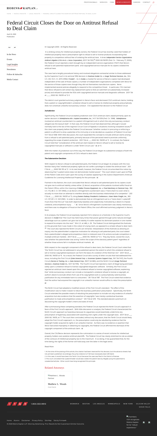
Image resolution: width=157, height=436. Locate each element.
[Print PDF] (9, 48)
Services (103, 2)
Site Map (48, 420)
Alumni (16, 420)
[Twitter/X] (9, 404)
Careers (136, 2)
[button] (14, 49)
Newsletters (11, 69)
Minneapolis (114, 404)
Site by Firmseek (60, 420)
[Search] (153, 2)
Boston (86, 404)
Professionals (90, 2)
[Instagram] (25, 404)
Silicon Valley (143, 404)
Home (9, 13)
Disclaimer (26, 420)
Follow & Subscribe (14, 74)
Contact (146, 2)
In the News (11, 54)
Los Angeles (99, 404)
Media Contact (12, 79)
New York (128, 404)
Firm (112, 2)
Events (9, 59)
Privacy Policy (37, 420)
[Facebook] (14, 404)
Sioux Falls (144, 407)
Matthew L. (57, 384)
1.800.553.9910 (38, 404)
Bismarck (74, 404)
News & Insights (123, 2)
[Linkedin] (20, 404)
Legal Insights (34, 13)
